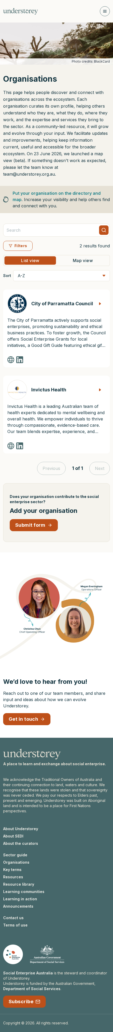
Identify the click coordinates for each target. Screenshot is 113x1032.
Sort (7, 275)
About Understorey (20, 828)
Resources (13, 877)
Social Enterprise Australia (28, 973)
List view (30, 260)
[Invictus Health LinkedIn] (19, 445)
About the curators (20, 843)
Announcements (18, 906)
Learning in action (20, 899)
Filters (20, 245)
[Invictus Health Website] (10, 445)
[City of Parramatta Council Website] (10, 359)
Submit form (30, 525)
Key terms (12, 869)
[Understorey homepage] (20, 11)
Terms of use (15, 925)
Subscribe (21, 1001)
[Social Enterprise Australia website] (13, 954)
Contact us (13, 918)
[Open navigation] (105, 11)
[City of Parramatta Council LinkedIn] (19, 359)
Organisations (16, 862)
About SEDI (13, 836)
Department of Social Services (31, 988)
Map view (83, 260)
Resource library (18, 884)
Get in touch (23, 719)
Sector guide (15, 855)
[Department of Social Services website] (47, 954)
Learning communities (23, 891)
